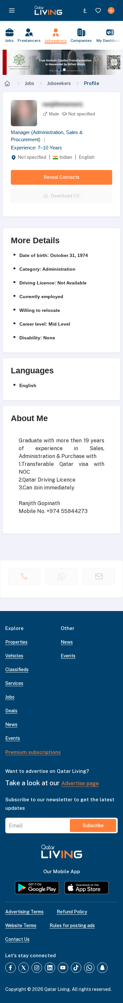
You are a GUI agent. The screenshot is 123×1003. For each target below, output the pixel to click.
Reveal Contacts (61, 177)
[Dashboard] (111, 10)
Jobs (29, 83)
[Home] (7, 83)
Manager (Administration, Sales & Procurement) (47, 136)
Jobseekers (59, 83)
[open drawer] (11, 10)
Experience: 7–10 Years (36, 147)
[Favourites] (98, 10)
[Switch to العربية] (85, 10)
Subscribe (93, 825)
